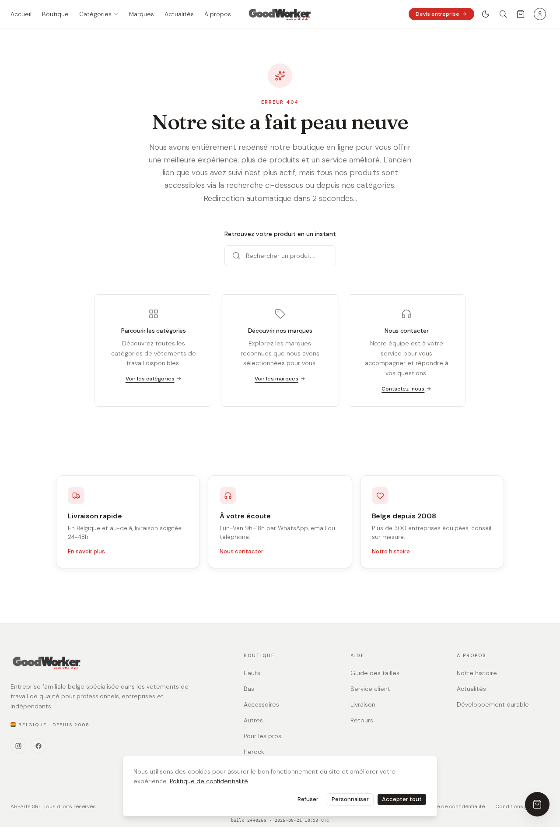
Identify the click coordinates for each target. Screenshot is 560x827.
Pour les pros (262, 736)
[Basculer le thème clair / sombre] (486, 14)
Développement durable (493, 704)
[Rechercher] (503, 14)
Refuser (308, 799)
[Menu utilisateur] (540, 14)
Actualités (471, 689)
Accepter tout (402, 799)
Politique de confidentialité (209, 781)
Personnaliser (350, 799)
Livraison (362, 704)
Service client (370, 689)
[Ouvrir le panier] (520, 14)
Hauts (252, 673)
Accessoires (261, 704)
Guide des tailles (374, 673)
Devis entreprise (437, 14)
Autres (253, 720)
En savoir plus (86, 551)
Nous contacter (241, 551)
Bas (249, 689)
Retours (361, 720)
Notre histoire (391, 551)
